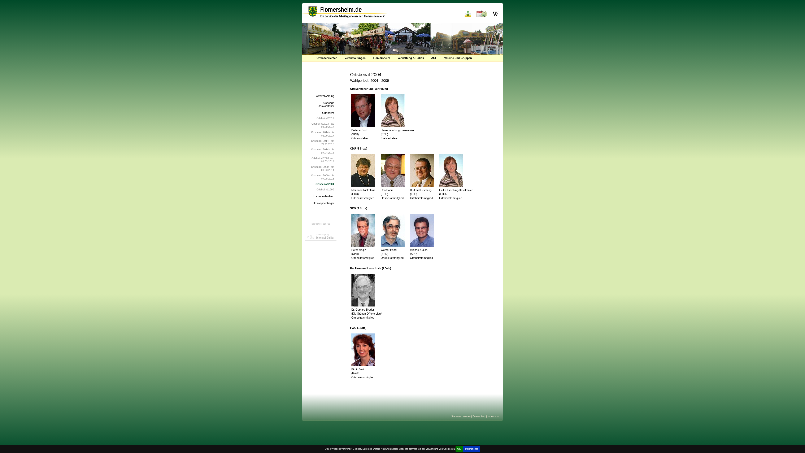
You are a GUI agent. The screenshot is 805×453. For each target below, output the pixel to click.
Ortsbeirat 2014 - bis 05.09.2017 (322, 134)
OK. (459, 449)
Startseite (456, 416)
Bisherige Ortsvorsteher (326, 104)
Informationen (471, 449)
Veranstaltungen (355, 58)
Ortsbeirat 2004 (325, 184)
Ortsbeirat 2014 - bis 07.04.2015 (322, 151)
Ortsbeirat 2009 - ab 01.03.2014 (323, 160)
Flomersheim (381, 58)
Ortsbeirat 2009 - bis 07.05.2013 (322, 177)
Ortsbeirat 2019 (325, 118)
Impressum (493, 416)
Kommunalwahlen (323, 196)
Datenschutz (479, 416)
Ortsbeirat (328, 113)
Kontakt (467, 416)
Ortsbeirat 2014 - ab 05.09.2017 (323, 125)
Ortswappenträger (323, 203)
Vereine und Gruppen (458, 58)
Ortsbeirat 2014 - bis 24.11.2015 (322, 142)
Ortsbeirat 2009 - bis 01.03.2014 (322, 168)
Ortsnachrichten (327, 58)
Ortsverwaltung (325, 96)
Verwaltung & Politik (410, 58)
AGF (434, 58)
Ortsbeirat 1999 (325, 189)
